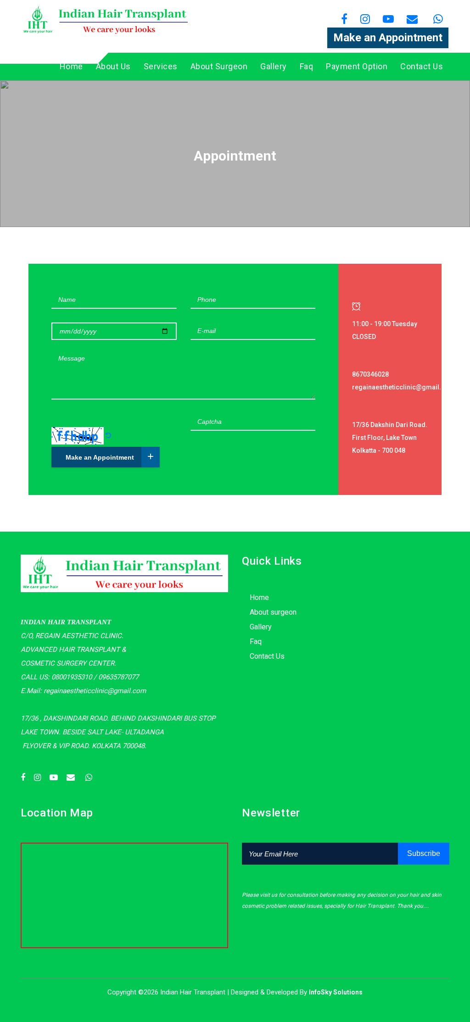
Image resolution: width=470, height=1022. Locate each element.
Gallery (273, 66)
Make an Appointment (387, 37)
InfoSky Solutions (336, 992)
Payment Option (356, 66)
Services (161, 66)
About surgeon (273, 612)
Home (71, 66)
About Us (113, 66)
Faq (306, 66)
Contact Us (421, 66)
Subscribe (423, 853)
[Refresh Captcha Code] (108, 435)
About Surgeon (219, 66)
